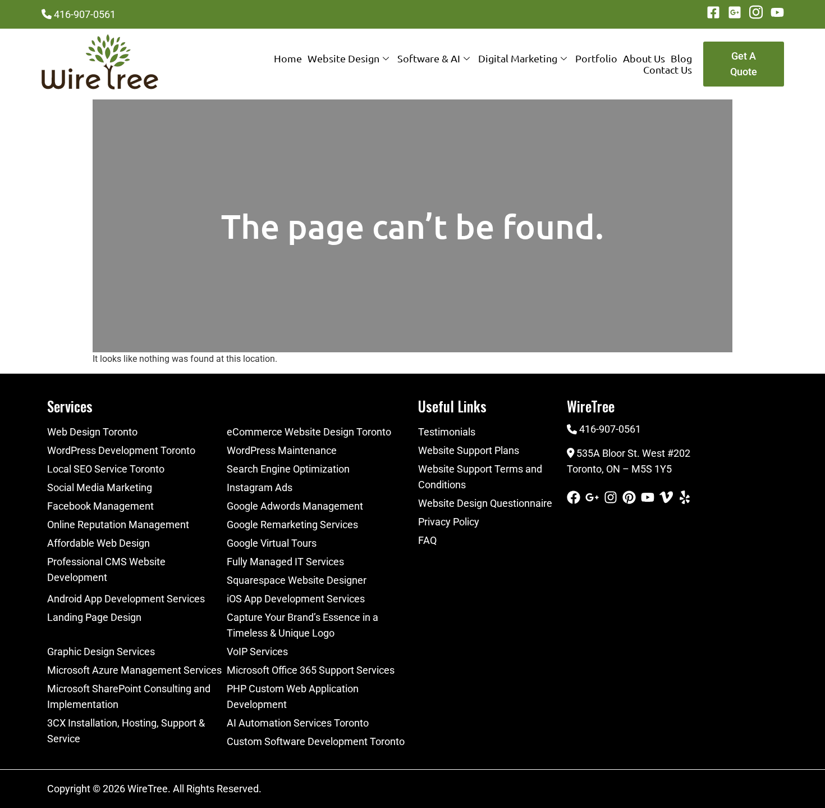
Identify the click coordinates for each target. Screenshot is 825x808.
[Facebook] (573, 497)
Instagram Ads (259, 487)
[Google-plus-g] (592, 497)
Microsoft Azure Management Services (134, 670)
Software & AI (428, 58)
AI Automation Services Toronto (298, 723)
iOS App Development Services (296, 599)
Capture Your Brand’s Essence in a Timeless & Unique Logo (302, 625)
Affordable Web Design (98, 543)
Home (288, 58)
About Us (644, 58)
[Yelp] (684, 497)
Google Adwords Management (295, 506)
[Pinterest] (629, 497)
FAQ (427, 540)
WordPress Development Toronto (121, 450)
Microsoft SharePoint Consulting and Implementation (128, 696)
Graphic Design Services (101, 651)
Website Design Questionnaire (485, 503)
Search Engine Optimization (288, 469)
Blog (681, 58)
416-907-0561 (85, 14)
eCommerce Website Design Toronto (309, 432)
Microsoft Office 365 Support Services (311, 670)
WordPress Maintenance (282, 450)
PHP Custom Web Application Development (293, 696)
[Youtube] (777, 12)
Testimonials (446, 432)
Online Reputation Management (118, 524)
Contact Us (667, 69)
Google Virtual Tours (272, 543)
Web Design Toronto (92, 432)
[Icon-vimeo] (666, 497)
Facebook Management (100, 506)
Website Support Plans (468, 450)
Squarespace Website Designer (296, 580)
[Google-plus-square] (734, 12)
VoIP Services (257, 651)
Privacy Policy (448, 522)
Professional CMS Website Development (106, 569)
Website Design (343, 58)
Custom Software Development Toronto (316, 741)
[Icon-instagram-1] (756, 12)
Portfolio (596, 58)
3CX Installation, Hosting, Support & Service (126, 731)
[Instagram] (610, 497)
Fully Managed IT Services (285, 562)
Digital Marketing (517, 58)
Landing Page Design (94, 617)
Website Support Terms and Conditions (480, 477)
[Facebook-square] (713, 12)
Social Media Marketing (99, 487)
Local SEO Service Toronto (105, 469)
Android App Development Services (126, 599)
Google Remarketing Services (292, 524)
